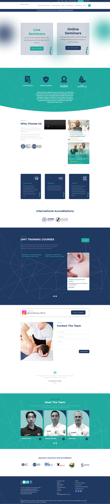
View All (85, 240)
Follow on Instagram (78, 312)
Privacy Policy (78, 484)
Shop (63, 5)
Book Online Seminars (73, 47)
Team (84, 5)
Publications (78, 5)
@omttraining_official (36, 313)
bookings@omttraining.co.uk (63, 494)
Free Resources (70, 5)
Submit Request (84, 351)
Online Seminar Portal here (65, 10)
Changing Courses (79, 488)
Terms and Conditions (80, 482)
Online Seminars (56, 5)
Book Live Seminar (37, 48)
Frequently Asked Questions (81, 486)
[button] (56, 296)
